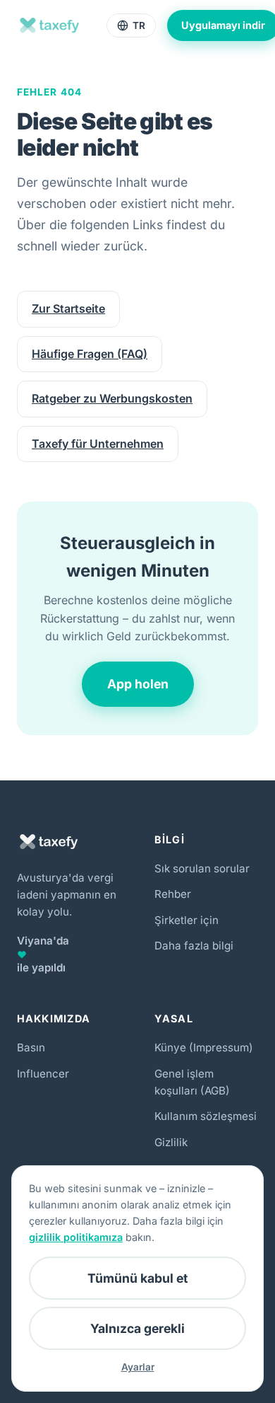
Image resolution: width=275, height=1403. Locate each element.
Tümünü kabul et (137, 1278)
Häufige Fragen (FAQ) (89, 354)
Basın (31, 1047)
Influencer (43, 1073)
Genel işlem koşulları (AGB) (192, 1082)
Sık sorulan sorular (202, 868)
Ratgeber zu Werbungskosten (112, 398)
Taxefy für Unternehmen (98, 444)
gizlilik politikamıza (76, 1237)
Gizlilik (171, 1142)
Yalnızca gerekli (137, 1328)
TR (139, 25)
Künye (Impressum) (203, 1047)
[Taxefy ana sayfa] (50, 25)
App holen (138, 683)
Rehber (172, 894)
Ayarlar (137, 1367)
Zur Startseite (68, 308)
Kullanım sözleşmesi (205, 1116)
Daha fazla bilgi (193, 945)
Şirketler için (186, 920)
